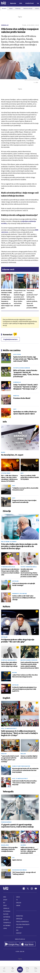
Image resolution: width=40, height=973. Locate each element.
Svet (14, 409)
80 (9, 368)
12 (17, 460)
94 (9, 396)
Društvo (16, 395)
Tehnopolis (7, 922)
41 (9, 382)
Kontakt (19, 933)
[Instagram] (32, 889)
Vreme (18, 905)
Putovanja (6, 911)
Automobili (6, 925)
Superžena (6, 917)
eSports (6, 920)
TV (17, 900)
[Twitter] (28, 889)
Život (5, 905)
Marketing (19, 916)
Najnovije (13, 3)
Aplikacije (19, 927)
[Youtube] (36, 889)
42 (15, 334)
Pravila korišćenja (22, 921)
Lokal (5, 928)
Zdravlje (5, 25)
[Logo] (3, 3)
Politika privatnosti (22, 924)
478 (9, 354)
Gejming (23, 845)
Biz (4, 902)
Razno (3, 452)
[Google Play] (12, 944)
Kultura (5, 914)
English (3, 753)
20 (9, 409)
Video (18, 897)
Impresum (19, 919)
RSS (17, 930)
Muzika (14, 672)
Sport (5, 900)
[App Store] (28, 944)
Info (4, 897)
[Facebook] (24, 889)
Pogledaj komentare (10, 339)
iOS (13, 857)
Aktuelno (15, 581)
